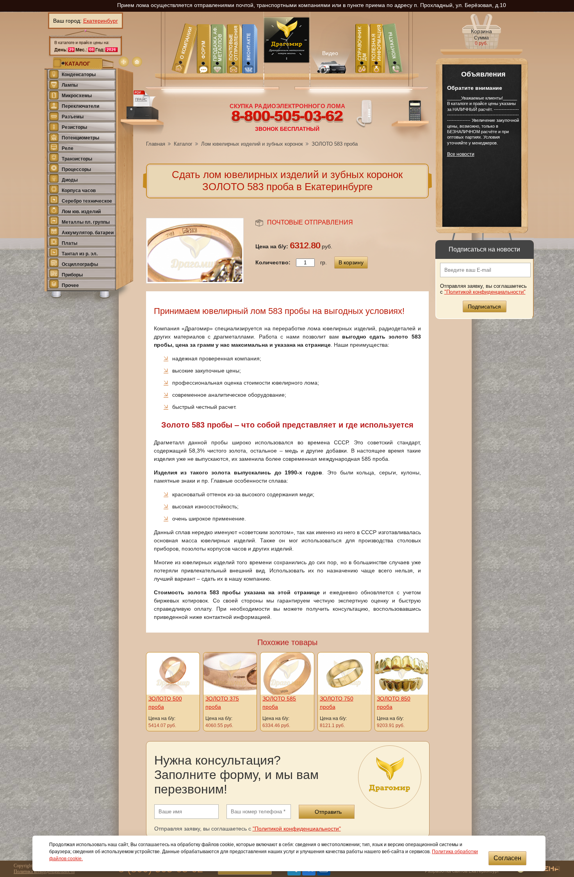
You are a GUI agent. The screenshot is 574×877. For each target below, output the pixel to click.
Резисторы (74, 127)
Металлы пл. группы (86, 222)
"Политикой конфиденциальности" (485, 292)
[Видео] (330, 60)
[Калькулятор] (411, 119)
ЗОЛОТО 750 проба (336, 702)
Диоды (70, 180)
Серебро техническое (87, 201)
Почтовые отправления (310, 222)
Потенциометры (80, 138)
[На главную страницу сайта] (137, 62)
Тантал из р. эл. (80, 254)
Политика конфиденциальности (44, 871)
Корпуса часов (79, 190)
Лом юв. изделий (81, 211)
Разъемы (73, 116)
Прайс (141, 100)
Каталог (183, 144)
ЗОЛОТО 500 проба (165, 702)
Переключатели (80, 106)
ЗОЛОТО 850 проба (393, 702)
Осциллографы (80, 264)
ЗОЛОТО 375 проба (222, 702)
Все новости (460, 154)
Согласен (507, 858)
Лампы (70, 85)
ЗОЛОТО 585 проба (279, 702)
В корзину (351, 262)
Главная (155, 144)
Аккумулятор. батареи (88, 232)
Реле (67, 148)
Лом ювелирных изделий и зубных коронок (252, 144)
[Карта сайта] (124, 62)
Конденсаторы (79, 74)
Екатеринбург (100, 21)
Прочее (70, 285)
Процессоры (76, 169)
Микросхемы (77, 95)
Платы (69, 243)
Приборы (72, 275)
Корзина (481, 37)
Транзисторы (77, 159)
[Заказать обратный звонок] (364, 113)
